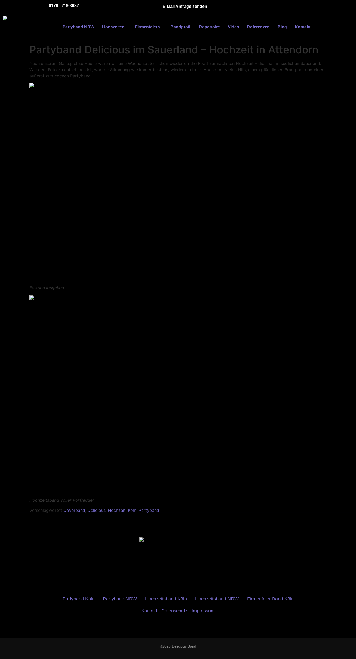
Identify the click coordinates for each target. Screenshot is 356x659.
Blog (282, 27)
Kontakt (302, 27)
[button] (114, 27)
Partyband (149, 510)
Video (233, 27)
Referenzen (258, 27)
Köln (132, 510)
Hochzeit (117, 510)
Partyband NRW (78, 27)
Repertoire (209, 27)
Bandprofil (180, 27)
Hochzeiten (113, 27)
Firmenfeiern (147, 27)
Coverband (74, 510)
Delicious (97, 510)
